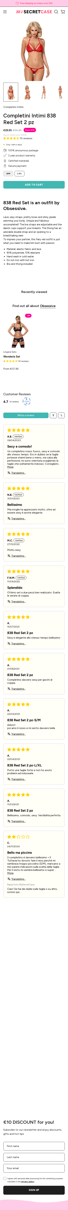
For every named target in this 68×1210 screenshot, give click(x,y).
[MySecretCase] (34, 12)
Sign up (34, 1190)
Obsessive (48, 306)
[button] (55, 11)
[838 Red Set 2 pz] (10, 92)
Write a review (25, 415)
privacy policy (27, 1181)
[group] (34, 3)
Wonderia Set (11, 356)
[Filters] (53, 415)
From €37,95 (11, 369)
